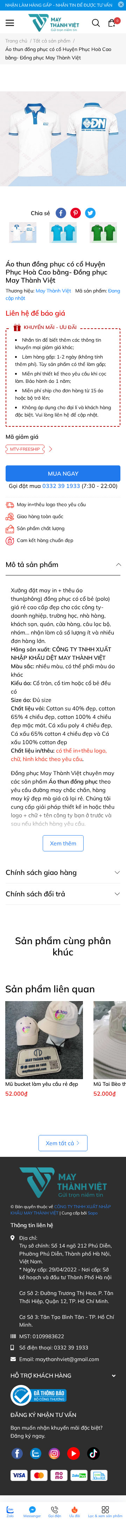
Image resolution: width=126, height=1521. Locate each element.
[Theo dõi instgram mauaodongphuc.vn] (54, 1453)
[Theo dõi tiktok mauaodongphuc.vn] (93, 1453)
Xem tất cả (60, 1143)
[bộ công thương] (38, 1395)
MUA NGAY (63, 473)
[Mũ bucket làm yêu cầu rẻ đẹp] (44, 1040)
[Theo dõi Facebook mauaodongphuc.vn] (17, 1453)
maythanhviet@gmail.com (67, 1359)
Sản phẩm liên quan (50, 989)
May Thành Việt (54, 291)
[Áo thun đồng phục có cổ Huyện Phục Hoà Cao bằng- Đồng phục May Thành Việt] (63, 139)
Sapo (93, 1213)
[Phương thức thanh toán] (58, 1475)
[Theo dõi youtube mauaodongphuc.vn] (73, 1453)
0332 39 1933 (61, 485)
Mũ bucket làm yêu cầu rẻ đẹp (41, 1084)
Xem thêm (63, 843)
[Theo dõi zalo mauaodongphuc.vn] (35, 1453)
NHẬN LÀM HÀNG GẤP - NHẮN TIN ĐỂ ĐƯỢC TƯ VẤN (58, 5)
